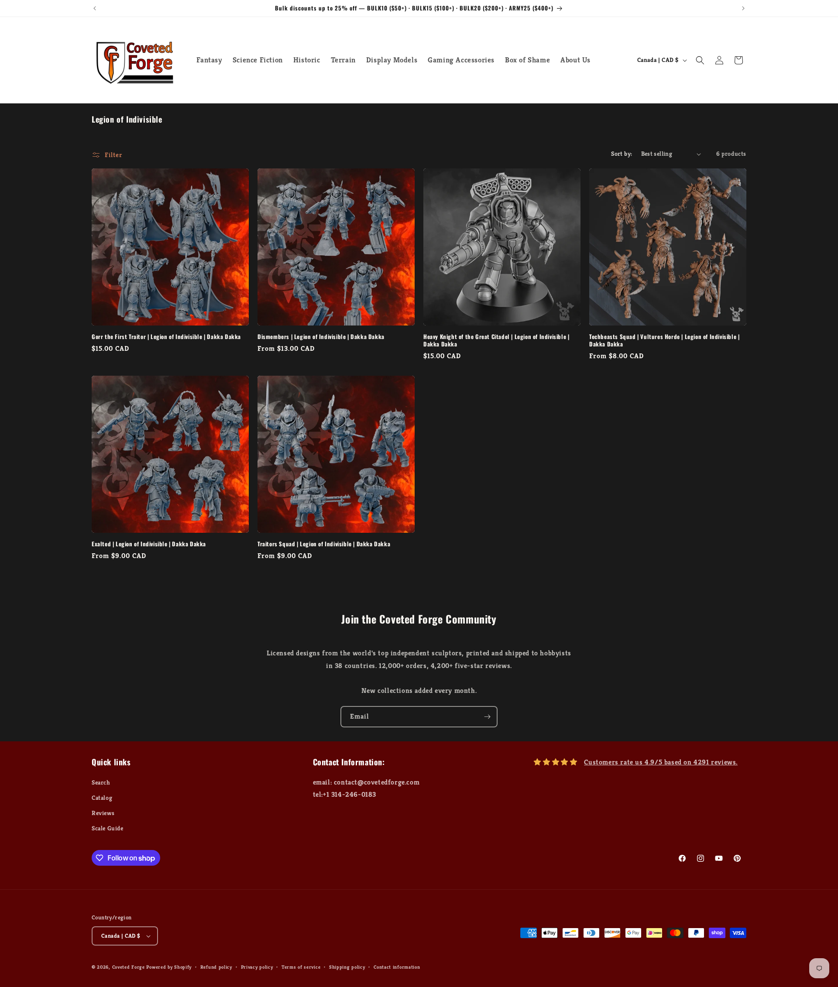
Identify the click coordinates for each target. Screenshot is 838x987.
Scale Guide (108, 828)
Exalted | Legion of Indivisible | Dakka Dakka (149, 544)
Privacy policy (257, 967)
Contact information (397, 967)
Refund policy (216, 967)
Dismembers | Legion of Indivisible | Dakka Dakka (321, 336)
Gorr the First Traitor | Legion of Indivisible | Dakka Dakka (166, 336)
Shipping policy (347, 967)
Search (101, 782)
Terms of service (301, 967)
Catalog (102, 798)
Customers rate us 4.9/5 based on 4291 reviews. (661, 762)
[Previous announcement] (94, 8)
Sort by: (621, 154)
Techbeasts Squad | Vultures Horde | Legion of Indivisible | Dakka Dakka (664, 340)
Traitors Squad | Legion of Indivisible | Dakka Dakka (324, 544)
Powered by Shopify (169, 967)
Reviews (103, 813)
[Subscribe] (487, 716)
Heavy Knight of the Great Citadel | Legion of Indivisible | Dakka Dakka (496, 340)
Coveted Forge (128, 967)
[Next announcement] (743, 8)
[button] (700, 60)
